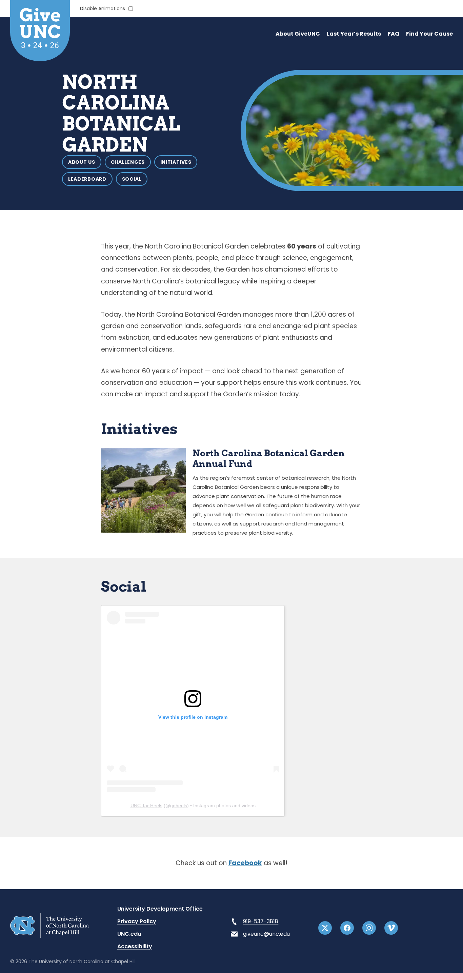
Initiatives (176, 162)
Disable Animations (102, 9)
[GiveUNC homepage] (40, 30)
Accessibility (134, 946)
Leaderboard (87, 179)
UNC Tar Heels (146, 805)
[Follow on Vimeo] (391, 928)
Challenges (128, 162)
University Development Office (160, 909)
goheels (178, 805)
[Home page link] (49, 936)
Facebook (245, 863)
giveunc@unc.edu (266, 934)
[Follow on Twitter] (325, 928)
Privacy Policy (136, 921)
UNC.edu (129, 934)
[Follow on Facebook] (347, 928)
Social (131, 179)
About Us (81, 162)
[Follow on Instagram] (369, 928)
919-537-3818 (260, 921)
